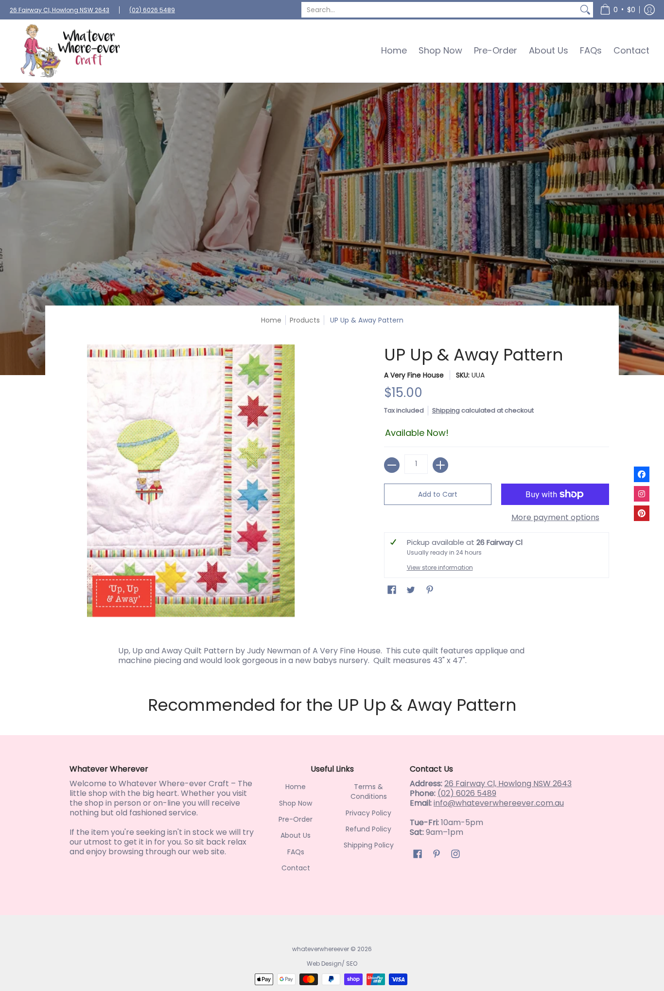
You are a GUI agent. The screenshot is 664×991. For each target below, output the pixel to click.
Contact (295, 868)
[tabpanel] (332, 653)
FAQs (295, 852)
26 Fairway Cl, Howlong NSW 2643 (59, 10)
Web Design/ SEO (332, 963)
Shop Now (295, 803)
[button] (617, 9)
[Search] (585, 10)
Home (271, 320)
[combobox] (439, 10)
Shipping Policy (369, 845)
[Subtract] (392, 465)
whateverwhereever (320, 949)
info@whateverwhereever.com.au (499, 803)
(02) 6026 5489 (152, 10)
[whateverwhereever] (70, 50)
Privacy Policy (368, 813)
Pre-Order (296, 819)
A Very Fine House (414, 375)
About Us (295, 835)
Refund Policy (368, 829)
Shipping (446, 410)
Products (305, 320)
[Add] (440, 465)
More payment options (555, 518)
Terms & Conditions (368, 791)
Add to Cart (437, 494)
